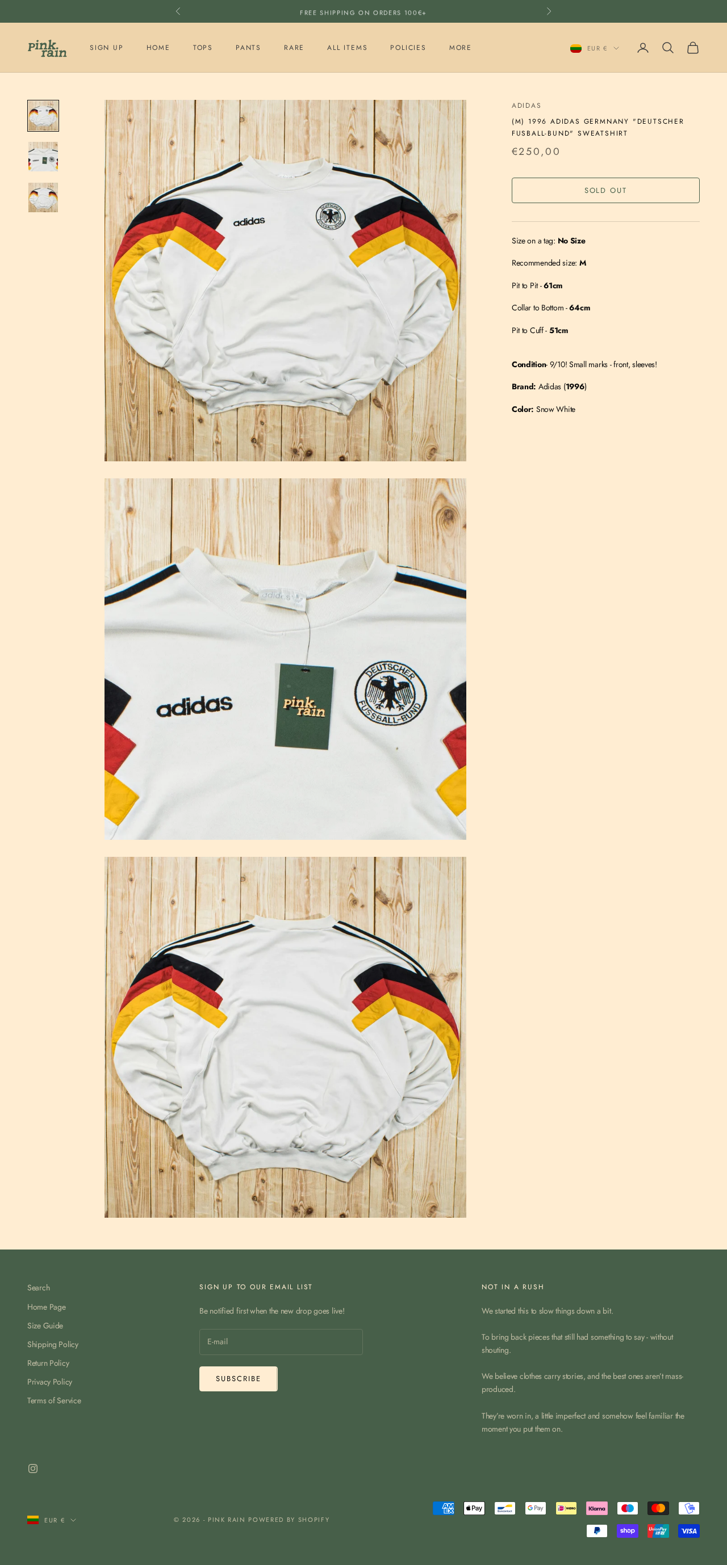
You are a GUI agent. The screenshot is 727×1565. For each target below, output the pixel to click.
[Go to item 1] (43, 116)
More (460, 48)
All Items (347, 48)
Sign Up (107, 48)
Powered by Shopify (288, 1519)
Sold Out (606, 190)
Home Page (46, 1306)
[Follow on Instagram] (33, 1468)
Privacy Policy (49, 1381)
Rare (294, 48)
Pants (248, 48)
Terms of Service (54, 1400)
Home (158, 48)
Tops (203, 48)
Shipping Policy (52, 1344)
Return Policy (48, 1363)
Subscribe (238, 1378)
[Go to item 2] (43, 157)
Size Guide (45, 1325)
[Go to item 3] (43, 197)
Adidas (527, 105)
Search (38, 1287)
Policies (408, 48)
